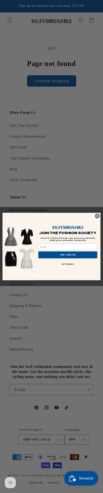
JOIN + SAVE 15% (68, 254)
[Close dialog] (97, 216)
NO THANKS (68, 264)
